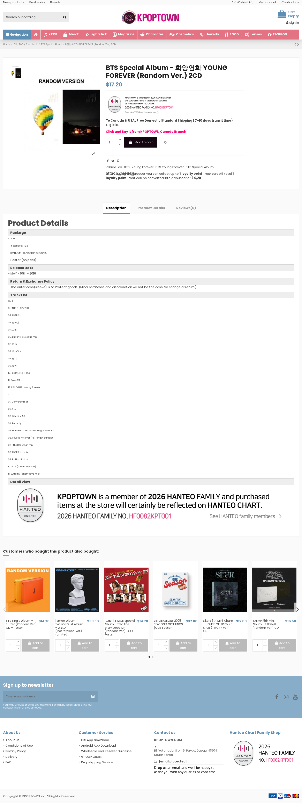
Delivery (11, 756)
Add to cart (144, 142)
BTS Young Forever (170, 167)
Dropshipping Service (97, 762)
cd (120, 167)
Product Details (151, 208)
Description (116, 208)
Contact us (290, 2)
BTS (127, 167)
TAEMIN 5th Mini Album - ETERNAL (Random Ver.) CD (265, 624)
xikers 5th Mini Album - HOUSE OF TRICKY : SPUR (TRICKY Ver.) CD (218, 626)
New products (14, 2)
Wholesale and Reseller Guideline (106, 751)
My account (268, 2)
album (111, 167)
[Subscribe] (93, 696)
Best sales (37, 2)
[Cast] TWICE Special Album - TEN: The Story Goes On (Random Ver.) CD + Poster (120, 628)
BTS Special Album (200, 167)
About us (12, 740)
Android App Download (98, 745)
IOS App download (95, 740)
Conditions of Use (19, 745)
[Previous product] (295, 44)
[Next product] (298, 44)
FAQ (9, 762)
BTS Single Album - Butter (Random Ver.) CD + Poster (21, 624)
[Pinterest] (118, 161)
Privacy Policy (16, 751)
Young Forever (142, 167)
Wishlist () (245, 2)
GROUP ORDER (91, 756)
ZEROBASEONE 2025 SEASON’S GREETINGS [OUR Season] (168, 624)
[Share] (108, 161)
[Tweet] (112, 161)
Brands (55, 2)
